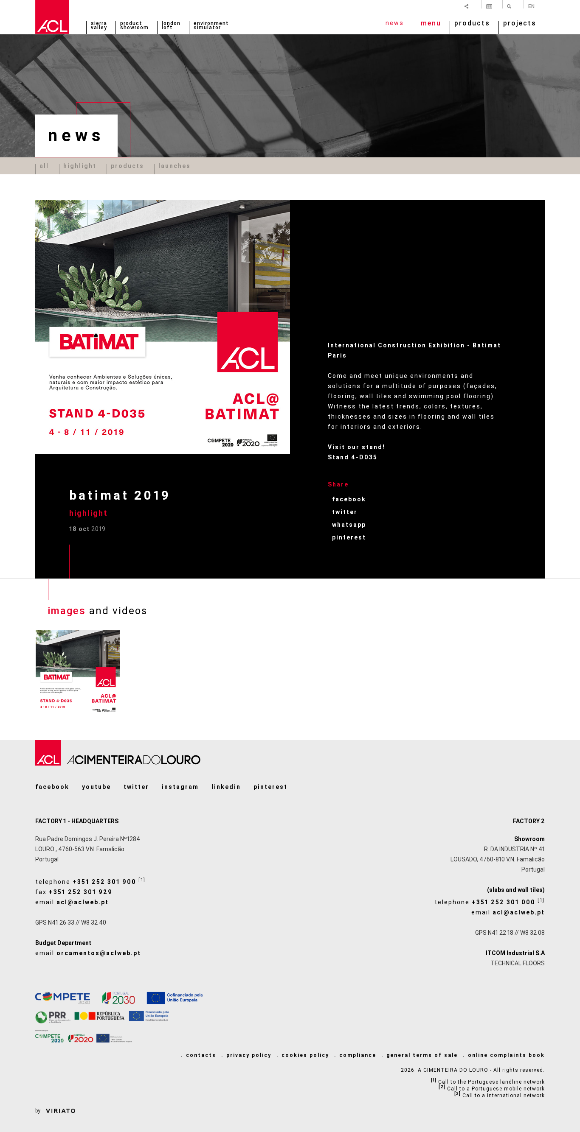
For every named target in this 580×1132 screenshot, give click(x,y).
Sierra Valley (99, 26)
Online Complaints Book (506, 1055)
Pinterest (349, 537)
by (38, 1111)
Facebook (349, 499)
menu (431, 24)
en (531, 5)
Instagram (180, 786)
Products (472, 24)
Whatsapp (349, 524)
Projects (519, 24)
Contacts (201, 1055)
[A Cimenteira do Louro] (52, 17)
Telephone (90, 881)
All (44, 165)
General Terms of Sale (422, 1055)
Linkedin (226, 786)
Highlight (79, 165)
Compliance (357, 1055)
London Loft (171, 26)
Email (72, 902)
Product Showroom (134, 26)
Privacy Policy (248, 1055)
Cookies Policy (305, 1055)
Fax (74, 892)
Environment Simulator (211, 26)
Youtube (96, 786)
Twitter (345, 512)
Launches (174, 165)
